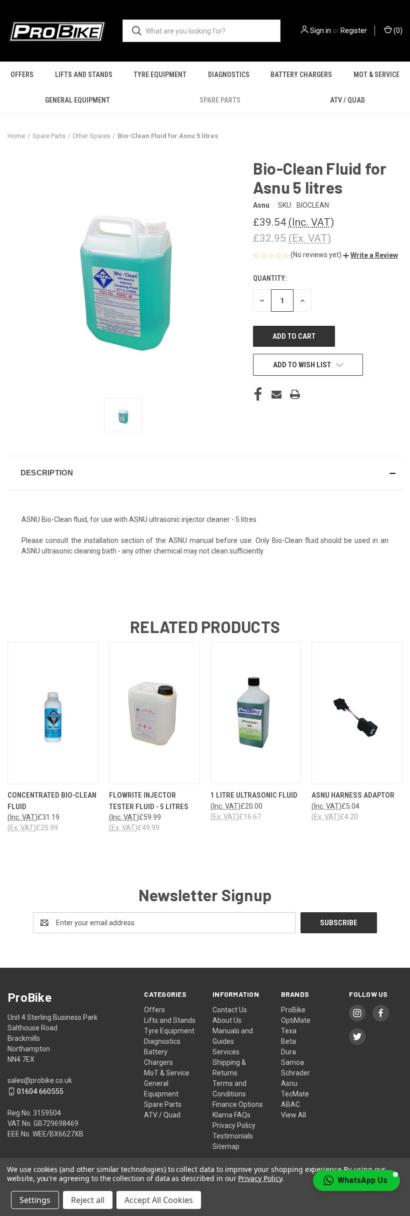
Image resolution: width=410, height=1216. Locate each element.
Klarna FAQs (231, 1115)
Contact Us (229, 1010)
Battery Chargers (301, 75)
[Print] (295, 394)
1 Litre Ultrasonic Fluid (254, 795)
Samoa (292, 1062)
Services (226, 1052)
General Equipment (77, 100)
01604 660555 (40, 1091)
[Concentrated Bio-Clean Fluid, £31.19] (53, 713)
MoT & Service (167, 1073)
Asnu (289, 1083)
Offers (22, 75)
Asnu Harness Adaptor (353, 795)
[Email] (277, 394)
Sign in (320, 31)
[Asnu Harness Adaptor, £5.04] (357, 713)
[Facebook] (258, 394)
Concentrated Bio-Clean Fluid (52, 801)
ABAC (290, 1104)
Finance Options (237, 1104)
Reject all (87, 1199)
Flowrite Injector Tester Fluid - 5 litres (148, 801)
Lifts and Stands (83, 75)
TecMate (295, 1094)
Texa (288, 1031)
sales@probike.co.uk (40, 1080)
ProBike (293, 1010)
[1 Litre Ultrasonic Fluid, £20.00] (256, 713)
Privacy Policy (234, 1125)
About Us (227, 1020)
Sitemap (226, 1146)
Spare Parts (220, 100)
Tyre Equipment (160, 75)
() (397, 31)
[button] (370, 255)
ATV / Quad (347, 100)
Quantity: (269, 278)
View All (293, 1115)
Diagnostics (229, 75)
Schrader (295, 1073)
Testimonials (232, 1136)
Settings (35, 1199)
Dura (288, 1052)
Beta (288, 1041)
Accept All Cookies (158, 1199)
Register (353, 31)
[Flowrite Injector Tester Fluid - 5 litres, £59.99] (154, 713)
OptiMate (295, 1020)
